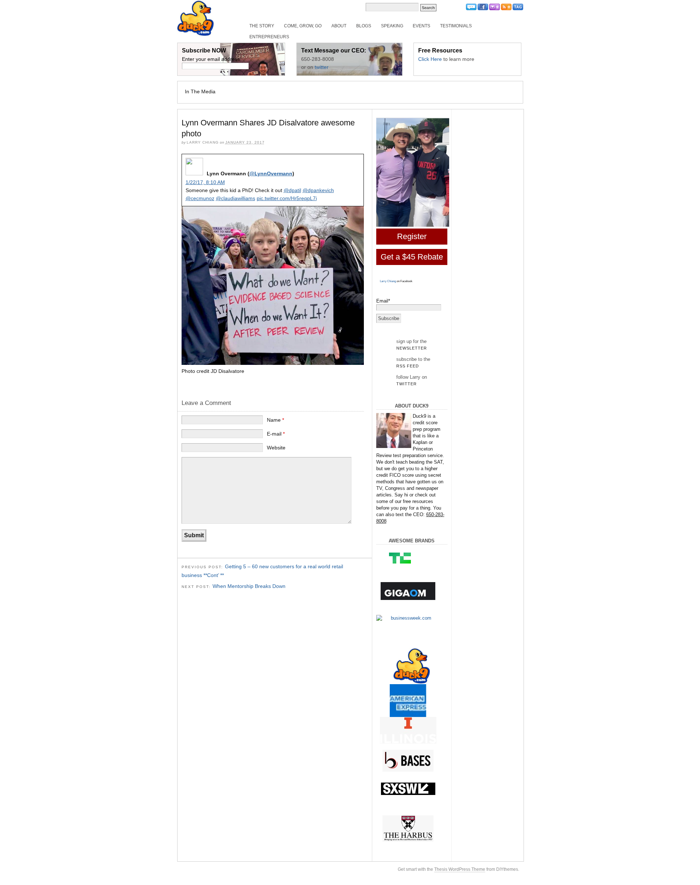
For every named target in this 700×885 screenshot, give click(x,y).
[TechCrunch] (408, 557)
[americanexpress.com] (408, 702)
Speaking (392, 25)
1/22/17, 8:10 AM (205, 182)
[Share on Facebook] (483, 9)
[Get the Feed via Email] (494, 9)
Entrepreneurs (269, 36)
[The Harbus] (408, 828)
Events (421, 25)
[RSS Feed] (506, 9)
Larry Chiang (388, 281)
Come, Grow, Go (303, 25)
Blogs (363, 25)
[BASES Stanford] (408, 761)
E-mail (276, 434)
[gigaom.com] (408, 591)
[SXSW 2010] (408, 789)
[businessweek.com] (408, 618)
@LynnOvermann (270, 173)
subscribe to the (413, 362)
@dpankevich (318, 190)
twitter (321, 67)
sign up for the (411, 344)
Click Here (430, 59)
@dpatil (292, 190)
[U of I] (408, 730)
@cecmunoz (200, 198)
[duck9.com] (411, 666)
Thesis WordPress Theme (459, 869)
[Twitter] (471, 9)
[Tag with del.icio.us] (518, 9)
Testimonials (456, 25)
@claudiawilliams (235, 198)
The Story (261, 25)
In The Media (200, 91)
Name (275, 420)
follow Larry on (411, 380)
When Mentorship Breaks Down (249, 586)
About (338, 25)
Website (276, 448)
